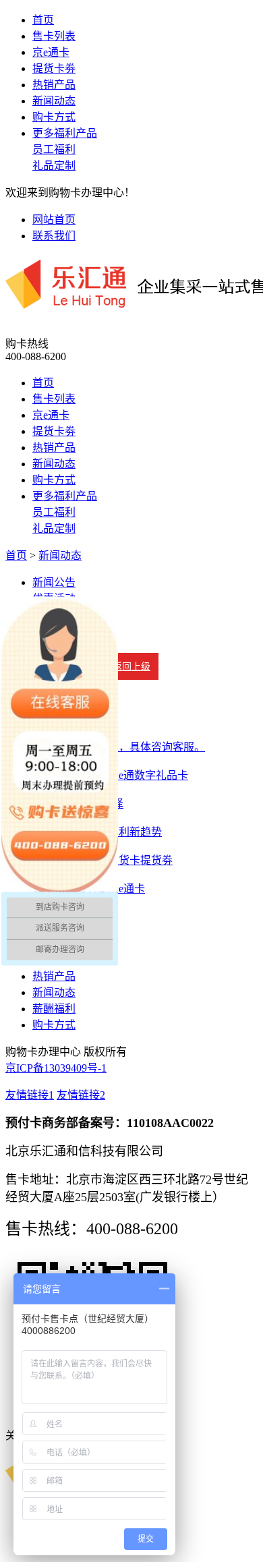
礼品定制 (54, 165)
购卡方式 (54, 117)
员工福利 (54, 149)
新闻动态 (54, 101)
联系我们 (54, 235)
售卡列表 (54, 36)
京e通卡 (50, 52)
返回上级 (131, 667)
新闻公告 (54, 582)
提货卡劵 (54, 68)
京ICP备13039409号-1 (56, 1068)
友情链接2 (81, 1095)
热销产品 (54, 84)
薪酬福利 (54, 1008)
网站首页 (54, 219)
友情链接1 (29, 1095)
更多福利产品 (64, 133)
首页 (43, 20)
